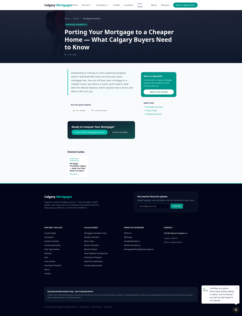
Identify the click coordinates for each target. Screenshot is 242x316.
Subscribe (177, 206)
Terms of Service (97, 307)
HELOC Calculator (91, 245)
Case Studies (49, 261)
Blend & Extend (90, 249)
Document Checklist (52, 265)
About (154, 5)
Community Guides (52, 245)
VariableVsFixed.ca (132, 241)
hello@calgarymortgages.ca (175, 233)
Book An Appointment (185, 5)
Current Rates (50, 233)
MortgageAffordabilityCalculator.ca (139, 249)
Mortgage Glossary (154, 114)
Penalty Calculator (91, 237)
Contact (47, 273)
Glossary (165, 5)
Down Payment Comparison (96, 253)
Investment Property (92, 257)
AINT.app (128, 237)
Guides (116, 5)
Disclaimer (108, 307)
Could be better (101, 110)
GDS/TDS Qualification (93, 261)
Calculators (101, 5)
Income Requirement (93, 265)
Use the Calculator (120, 132)
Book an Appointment (173, 242)
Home (75, 5)
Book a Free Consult (159, 92)
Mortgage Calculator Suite (95, 233)
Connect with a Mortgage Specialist (90, 132)
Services (85, 5)
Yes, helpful (81, 110)
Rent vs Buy (89, 241)
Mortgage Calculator (154, 107)
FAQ (46, 257)
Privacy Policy (84, 307)
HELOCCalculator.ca (132, 245)
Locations (128, 5)
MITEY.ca (128, 233)
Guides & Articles (51, 241)
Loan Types (140, 5)
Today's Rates (151, 110)
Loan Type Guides (51, 249)
